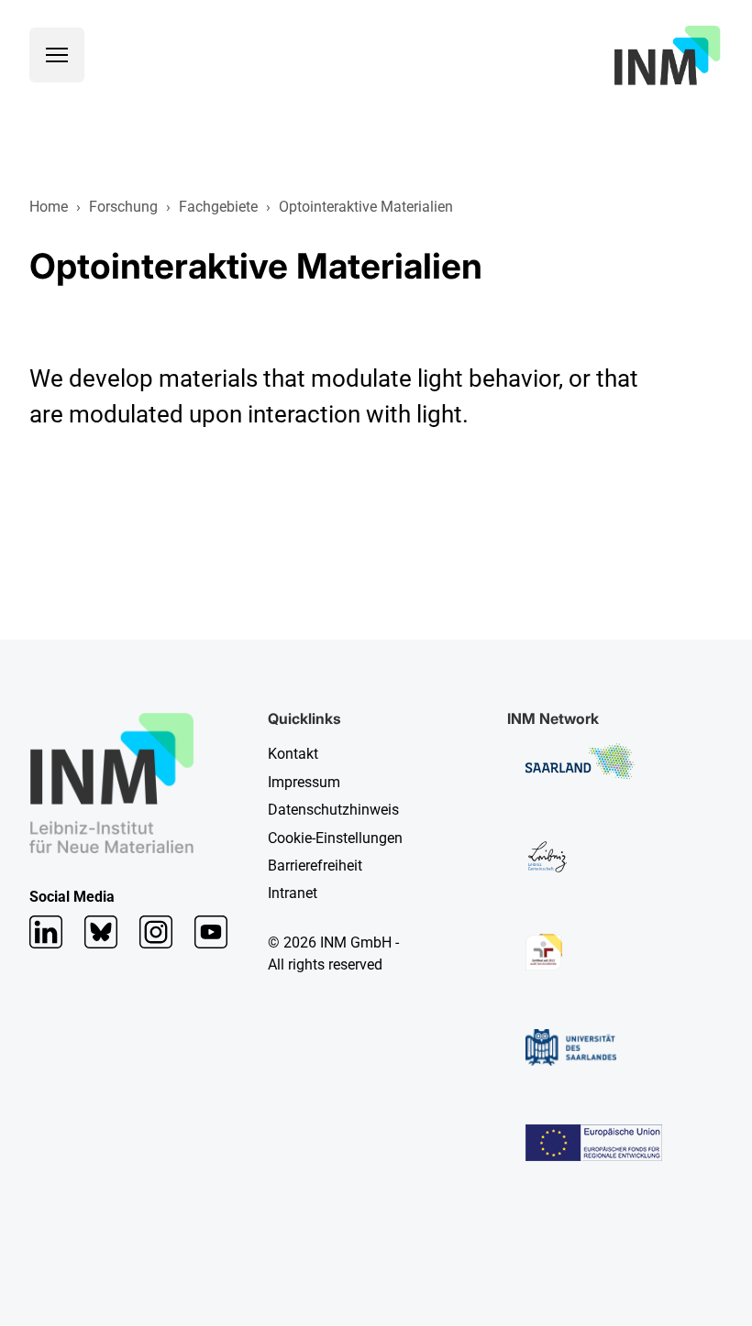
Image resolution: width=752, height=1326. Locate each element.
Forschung (123, 206)
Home (48, 206)
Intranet (292, 893)
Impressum (304, 782)
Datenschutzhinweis (333, 809)
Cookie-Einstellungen (335, 838)
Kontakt (293, 753)
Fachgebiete (218, 206)
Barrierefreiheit (315, 865)
